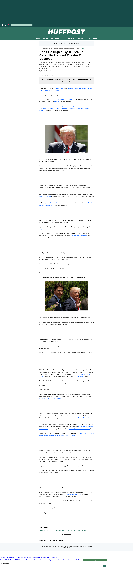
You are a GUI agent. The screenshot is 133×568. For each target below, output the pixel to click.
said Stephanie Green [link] (45, 196)
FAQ (87, 546)
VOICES (88, 38)
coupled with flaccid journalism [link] (73, 494)
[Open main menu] (2, 25)
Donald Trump (59, 88)
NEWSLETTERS (52, 558)
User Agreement (30, 560)
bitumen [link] (56, 101)
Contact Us (13, 560)
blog (48, 530)
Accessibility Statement (57, 560)
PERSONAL (80, 38)
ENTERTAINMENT (55, 38)
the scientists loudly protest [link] (79, 235)
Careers (23, 560)
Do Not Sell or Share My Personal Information (95, 560)
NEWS (38, 38)
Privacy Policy (67, 560)
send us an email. (84, 81)
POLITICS (45, 38)
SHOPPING (71, 38)
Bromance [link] (80, 376)
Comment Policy (39, 560)
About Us (2, 560)
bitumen (42, 530)
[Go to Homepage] (104, 566)
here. (82, 48)
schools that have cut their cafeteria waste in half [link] (78, 418)
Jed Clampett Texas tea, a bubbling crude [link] (63, 99)
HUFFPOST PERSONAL (34, 558)
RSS (17, 560)
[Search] (8, 25)
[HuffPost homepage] (20, 556)
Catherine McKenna (58, 530)
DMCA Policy (47, 560)
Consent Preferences (77, 560)
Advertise (7, 560)
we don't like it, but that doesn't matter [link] (79, 429)
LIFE (64, 38)
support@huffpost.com (66, 547)
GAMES (95, 38)
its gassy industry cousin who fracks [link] (54, 203)
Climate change (71, 530)
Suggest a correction (66, 534)
